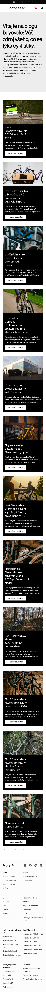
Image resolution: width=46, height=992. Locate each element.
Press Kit (6, 914)
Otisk (25, 914)
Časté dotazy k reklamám (33, 975)
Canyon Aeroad (9, 971)
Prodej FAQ (27, 880)
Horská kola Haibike (31, 942)
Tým (4, 906)
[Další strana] (42, 849)
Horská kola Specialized (32, 950)
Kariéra (5, 910)
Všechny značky (9, 876)
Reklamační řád (9, 884)
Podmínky (27, 910)
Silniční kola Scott (10, 940)
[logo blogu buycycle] (19, 8)
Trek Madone (8, 987)
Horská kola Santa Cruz (32, 946)
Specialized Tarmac (10, 983)
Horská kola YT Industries (33, 934)
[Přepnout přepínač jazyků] (36, 8)
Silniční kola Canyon (10, 936)
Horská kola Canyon (31, 938)
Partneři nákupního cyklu (32, 979)
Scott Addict (8, 975)
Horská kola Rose (30, 954)
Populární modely (9, 880)
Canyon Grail (8, 979)
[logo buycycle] (9, 865)
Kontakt (26, 902)
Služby (5, 888)
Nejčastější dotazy (30, 906)
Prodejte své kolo (30, 876)
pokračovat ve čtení (15, 153)
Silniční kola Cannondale (12, 955)
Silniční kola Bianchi (10, 951)
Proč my (6, 902)
